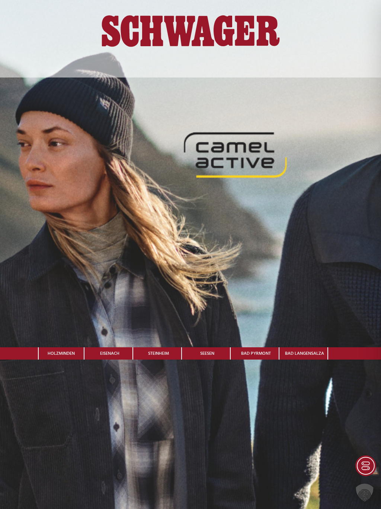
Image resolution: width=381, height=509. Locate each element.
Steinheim (158, 353)
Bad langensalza (304, 353)
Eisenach (109, 353)
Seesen (207, 353)
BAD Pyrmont (256, 353)
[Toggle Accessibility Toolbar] (365, 465)
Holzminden (61, 353)
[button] (364, 492)
